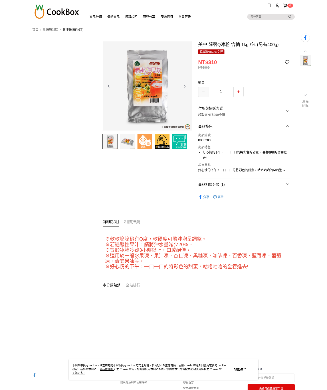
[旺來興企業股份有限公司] (57, 11)
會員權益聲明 (191, 388)
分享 (206, 197)
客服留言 (188, 382)
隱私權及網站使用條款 (133, 382)
